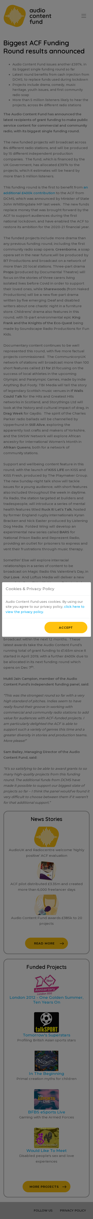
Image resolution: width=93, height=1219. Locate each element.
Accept (66, 627)
